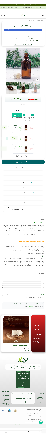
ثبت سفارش (16, 115)
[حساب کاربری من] (4, 15)
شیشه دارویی (38, 20)
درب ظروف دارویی (26, 347)
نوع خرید (23, 107)
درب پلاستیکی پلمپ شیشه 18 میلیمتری (20, 127)
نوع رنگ (16, 146)
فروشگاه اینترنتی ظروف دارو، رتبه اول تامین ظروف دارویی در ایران (34, 410)
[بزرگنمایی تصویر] (37, 80)
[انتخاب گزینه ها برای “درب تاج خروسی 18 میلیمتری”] (3, 317)
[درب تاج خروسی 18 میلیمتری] (15, 329)
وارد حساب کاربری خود (31, 306)
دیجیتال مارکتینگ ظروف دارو (20, 425)
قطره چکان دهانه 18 (30, 20)
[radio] (27, 110)
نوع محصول (15, 125)
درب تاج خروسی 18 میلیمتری (20, 148)
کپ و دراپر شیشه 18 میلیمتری (20, 138)
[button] (39, 65)
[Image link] (23, 15)
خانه (42, 20)
